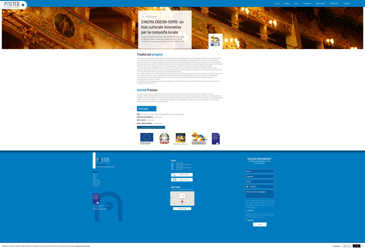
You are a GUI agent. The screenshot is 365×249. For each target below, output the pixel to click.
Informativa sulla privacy (82, 246)
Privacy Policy (96, 209)
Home (95, 174)
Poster (95, 176)
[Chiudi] (363, 245)
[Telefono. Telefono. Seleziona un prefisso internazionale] (248, 186)
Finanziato (96, 180)
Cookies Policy (103, 209)
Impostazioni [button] (336, 246)
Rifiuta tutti (347, 246)
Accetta (356, 246)
